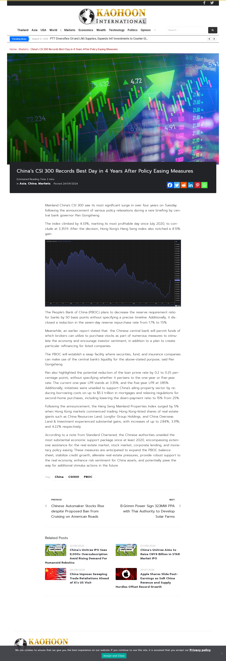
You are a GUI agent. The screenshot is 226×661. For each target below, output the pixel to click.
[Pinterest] (197, 185)
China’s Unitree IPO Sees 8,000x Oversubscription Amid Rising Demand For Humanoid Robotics (76, 556)
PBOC (88, 477)
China (32, 183)
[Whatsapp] (204, 185)
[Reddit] (184, 185)
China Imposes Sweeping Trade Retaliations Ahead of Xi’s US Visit (89, 578)
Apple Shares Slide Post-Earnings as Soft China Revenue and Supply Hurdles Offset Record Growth (147, 580)
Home (13, 49)
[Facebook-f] (204, 3)
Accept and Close (114, 655)
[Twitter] (212, 3)
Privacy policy (200, 650)
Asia (23, 183)
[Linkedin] (191, 185)
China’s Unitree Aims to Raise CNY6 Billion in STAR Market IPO (160, 554)
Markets (24, 49)
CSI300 (73, 477)
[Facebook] (170, 185)
